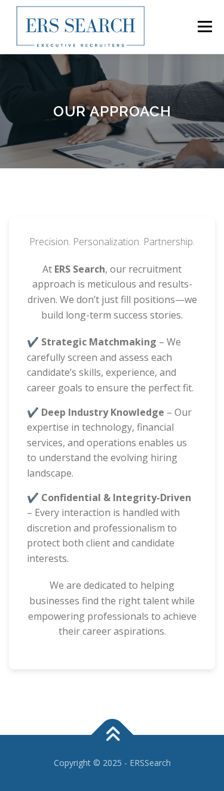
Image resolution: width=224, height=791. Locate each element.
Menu (204, 26)
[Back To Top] (112, 734)
